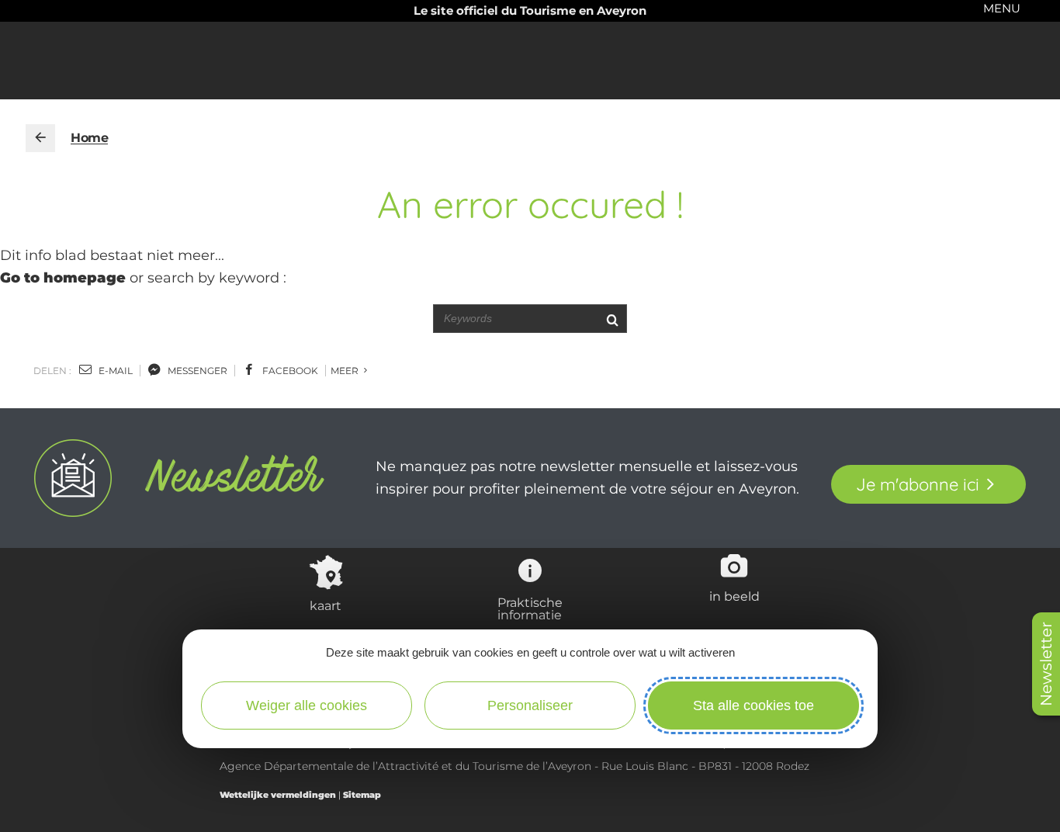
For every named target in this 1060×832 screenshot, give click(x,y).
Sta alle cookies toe (753, 705)
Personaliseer (530, 705)
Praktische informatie (530, 608)
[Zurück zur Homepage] (40, 138)
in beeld (734, 596)
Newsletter (1046, 664)
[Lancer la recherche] (612, 318)
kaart (325, 605)
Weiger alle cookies (306, 705)
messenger (196, 370)
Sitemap (362, 794)
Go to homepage (63, 277)
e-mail (114, 370)
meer (346, 370)
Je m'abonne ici (917, 484)
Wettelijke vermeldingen (278, 794)
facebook (289, 370)
